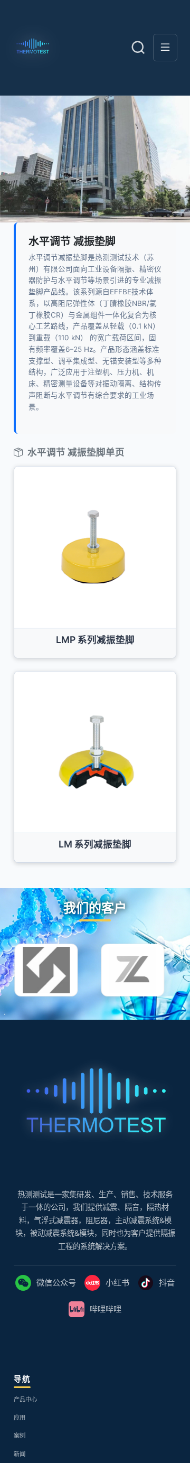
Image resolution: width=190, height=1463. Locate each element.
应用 (22, 1429)
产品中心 (29, 1410)
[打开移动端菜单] (165, 47)
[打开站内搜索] (138, 47)
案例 (22, 1448)
